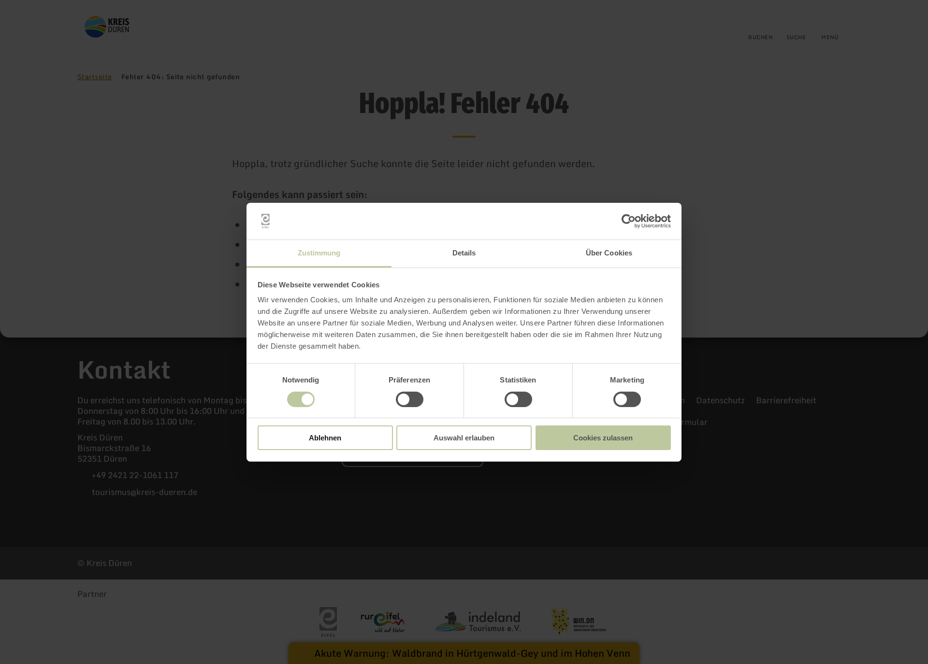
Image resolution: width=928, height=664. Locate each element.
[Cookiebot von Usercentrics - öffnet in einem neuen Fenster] (628, 221)
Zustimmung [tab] (319, 253)
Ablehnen (325, 438)
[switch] (409, 399)
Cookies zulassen (603, 438)
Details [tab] (464, 253)
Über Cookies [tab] (609, 253)
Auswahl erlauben (464, 438)
